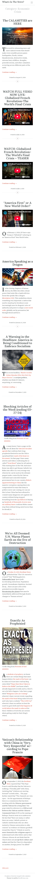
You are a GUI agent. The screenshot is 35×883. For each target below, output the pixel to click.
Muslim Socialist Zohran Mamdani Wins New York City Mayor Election (17, 375)
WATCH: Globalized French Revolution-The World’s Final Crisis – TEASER (17, 153)
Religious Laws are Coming (17, 694)
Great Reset (12, 463)
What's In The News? (13, 2)
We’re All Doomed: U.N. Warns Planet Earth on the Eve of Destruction (17, 538)
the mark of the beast (20, 679)
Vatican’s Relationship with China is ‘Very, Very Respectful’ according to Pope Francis (17, 746)
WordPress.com (23, 878)
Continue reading (9, 72)
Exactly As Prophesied (17, 622)
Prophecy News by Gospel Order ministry (17, 876)
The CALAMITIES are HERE (17, 22)
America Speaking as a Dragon (17, 263)
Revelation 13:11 (8, 298)
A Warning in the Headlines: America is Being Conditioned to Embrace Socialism (17, 341)
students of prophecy (15, 674)
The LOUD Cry (26, 701)
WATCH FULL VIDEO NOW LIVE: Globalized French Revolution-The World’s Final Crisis (17, 98)
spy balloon (21, 500)
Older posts (5, 868)
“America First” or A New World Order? (18, 204)
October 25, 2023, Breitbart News (19, 572)
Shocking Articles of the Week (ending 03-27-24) (17, 410)
